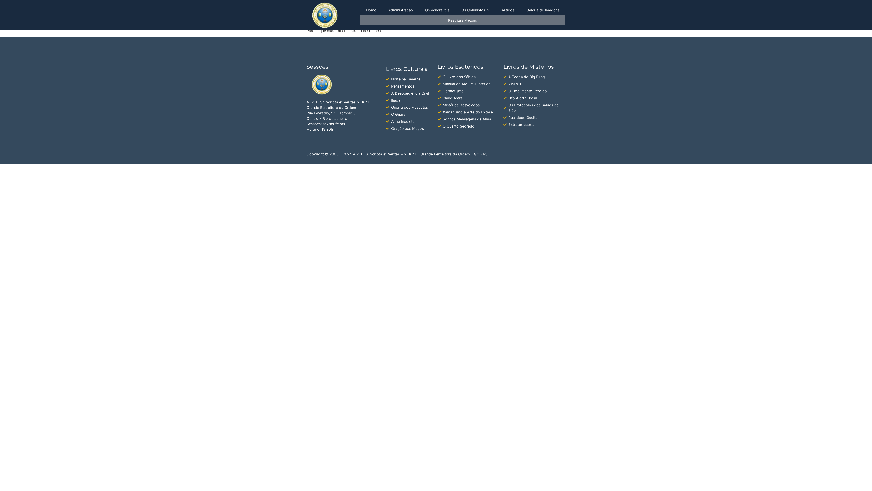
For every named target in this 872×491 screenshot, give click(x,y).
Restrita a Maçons (462, 20)
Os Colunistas (473, 10)
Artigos (508, 10)
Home (371, 10)
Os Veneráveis (437, 10)
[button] (475, 10)
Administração (400, 10)
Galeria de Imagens (542, 10)
